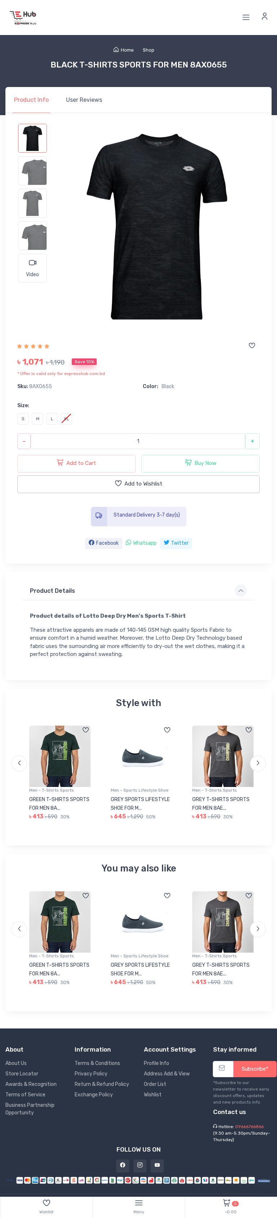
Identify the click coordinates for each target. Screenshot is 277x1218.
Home (127, 50)
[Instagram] (139, 1166)
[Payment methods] (138, 1179)
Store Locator (21, 1074)
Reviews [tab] (84, 99)
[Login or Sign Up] (264, 17)
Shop (148, 50)
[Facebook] (122, 1166)
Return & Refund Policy (102, 1084)
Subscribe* (255, 1069)
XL (66, 418)
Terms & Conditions (97, 1063)
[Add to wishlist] (252, 346)
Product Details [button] (52, 590)
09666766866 (249, 1126)
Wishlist (153, 1095)
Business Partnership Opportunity (29, 1109)
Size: (23, 406)
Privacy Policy (91, 1074)
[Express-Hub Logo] (23, 17)
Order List (155, 1084)
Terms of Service (25, 1095)
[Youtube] (157, 1166)
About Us (16, 1063)
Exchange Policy (94, 1095)
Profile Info (156, 1063)
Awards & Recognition (31, 1084)
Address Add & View (167, 1074)
